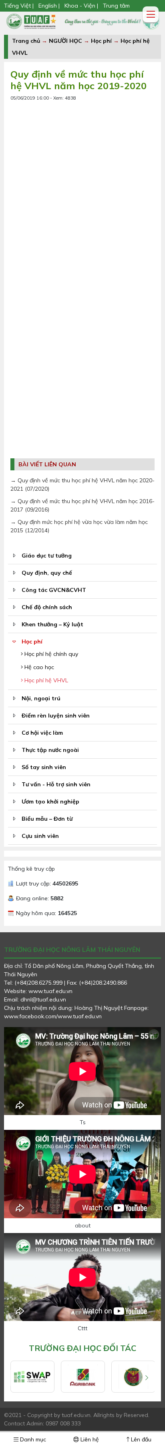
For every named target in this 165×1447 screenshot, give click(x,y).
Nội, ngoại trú (41, 698)
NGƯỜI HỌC (66, 40)
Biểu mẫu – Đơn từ (47, 818)
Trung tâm (116, 5)
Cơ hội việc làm (42, 732)
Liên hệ (89, 1439)
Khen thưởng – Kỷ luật (52, 624)
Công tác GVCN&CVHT (54, 590)
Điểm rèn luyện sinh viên (56, 715)
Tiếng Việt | (19, 5)
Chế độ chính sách (47, 607)
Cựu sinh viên (40, 835)
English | (49, 5)
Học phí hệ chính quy (50, 654)
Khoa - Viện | (81, 5)
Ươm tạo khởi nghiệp (50, 801)
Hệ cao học (38, 667)
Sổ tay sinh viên (44, 767)
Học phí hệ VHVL (45, 680)
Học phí (101, 40)
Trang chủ (26, 40)
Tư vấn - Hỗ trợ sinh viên (56, 784)
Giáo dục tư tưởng (47, 555)
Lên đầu (140, 1439)
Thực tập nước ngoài (50, 749)
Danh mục (32, 1439)
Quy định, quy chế (47, 572)
